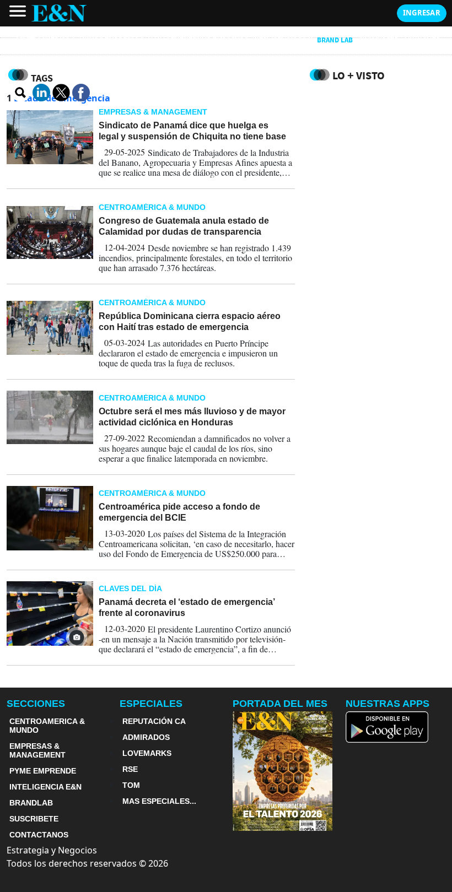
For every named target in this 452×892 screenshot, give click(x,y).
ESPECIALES (151, 703)
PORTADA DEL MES (280, 703)
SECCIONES (36, 703)
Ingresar (421, 13)
